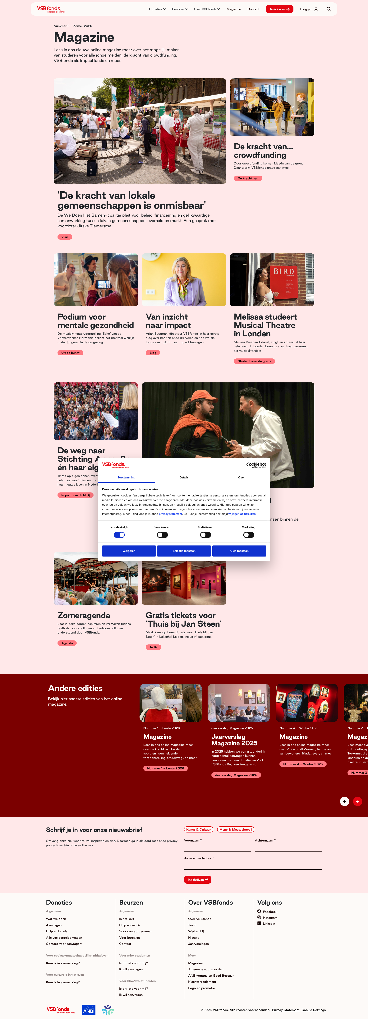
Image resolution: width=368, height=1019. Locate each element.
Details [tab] (184, 477)
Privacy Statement (286, 1010)
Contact (253, 9)
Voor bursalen (129, 937)
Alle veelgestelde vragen (64, 937)
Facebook (270, 911)
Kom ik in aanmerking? (63, 963)
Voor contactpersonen (135, 931)
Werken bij (196, 931)
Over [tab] (241, 477)
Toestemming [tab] (126, 477)
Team (192, 925)
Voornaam (192, 840)
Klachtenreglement (202, 981)
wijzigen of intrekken (242, 513)
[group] (171, 737)
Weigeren (129, 550)
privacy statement (170, 513)
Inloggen (306, 9)
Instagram (270, 917)
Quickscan (277, 9)
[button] (357, 801)
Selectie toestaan (184, 550)
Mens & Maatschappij (235, 829)
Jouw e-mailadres (198, 858)
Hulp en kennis (56, 931)
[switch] (162, 535)
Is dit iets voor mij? (133, 963)
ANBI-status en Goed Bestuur (211, 975)
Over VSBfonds (199, 918)
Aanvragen (54, 925)
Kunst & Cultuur (198, 829)
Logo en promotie (201, 988)
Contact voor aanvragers (64, 943)
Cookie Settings (313, 1010)
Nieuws (193, 937)
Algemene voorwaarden (205, 969)
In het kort (126, 918)
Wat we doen (56, 918)
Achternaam (264, 840)
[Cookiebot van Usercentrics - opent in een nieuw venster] (249, 465)
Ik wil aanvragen (131, 969)
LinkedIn (269, 923)
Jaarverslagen (198, 943)
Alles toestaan (239, 550)
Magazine (234, 9)
